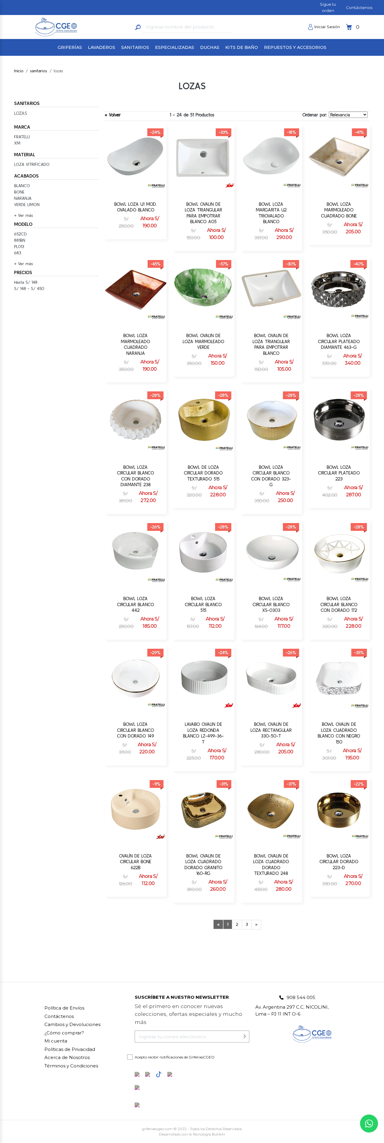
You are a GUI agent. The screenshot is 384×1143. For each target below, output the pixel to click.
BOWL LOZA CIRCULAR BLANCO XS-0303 (271, 604)
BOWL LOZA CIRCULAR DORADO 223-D (339, 861)
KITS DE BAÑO (241, 47)
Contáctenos (359, 7)
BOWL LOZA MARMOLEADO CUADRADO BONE (339, 210)
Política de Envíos (64, 1008)
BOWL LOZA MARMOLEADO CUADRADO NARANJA (135, 344)
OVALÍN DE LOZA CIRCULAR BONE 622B (135, 861)
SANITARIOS (135, 47)
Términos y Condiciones (71, 1066)
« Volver (113, 114)
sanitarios (38, 70)
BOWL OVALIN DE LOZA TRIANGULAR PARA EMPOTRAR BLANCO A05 (203, 213)
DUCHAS (209, 47)
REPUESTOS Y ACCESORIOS (295, 47)
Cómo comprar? (64, 1033)
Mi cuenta (55, 1041)
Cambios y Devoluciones (72, 1024)
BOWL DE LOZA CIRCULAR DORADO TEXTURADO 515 (203, 473)
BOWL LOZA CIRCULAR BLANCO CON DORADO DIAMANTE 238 (135, 476)
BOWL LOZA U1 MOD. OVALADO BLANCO (135, 207)
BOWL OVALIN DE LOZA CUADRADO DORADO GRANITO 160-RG (203, 864)
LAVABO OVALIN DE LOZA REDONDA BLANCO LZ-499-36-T (203, 733)
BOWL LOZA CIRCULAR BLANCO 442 (135, 604)
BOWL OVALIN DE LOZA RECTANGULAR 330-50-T (271, 730)
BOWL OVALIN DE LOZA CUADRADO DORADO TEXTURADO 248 (271, 864)
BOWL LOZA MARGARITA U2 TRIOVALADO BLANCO (271, 213)
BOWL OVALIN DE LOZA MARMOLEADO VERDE (203, 341)
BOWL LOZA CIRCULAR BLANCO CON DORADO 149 (135, 730)
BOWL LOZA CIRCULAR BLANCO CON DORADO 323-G (271, 476)
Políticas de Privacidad (69, 1049)
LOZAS (20, 113)
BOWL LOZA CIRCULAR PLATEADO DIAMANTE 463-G (339, 341)
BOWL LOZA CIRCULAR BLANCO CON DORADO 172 (338, 604)
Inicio (18, 70)
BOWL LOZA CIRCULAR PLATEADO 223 (339, 473)
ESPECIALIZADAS (174, 47)
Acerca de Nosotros (67, 1057)
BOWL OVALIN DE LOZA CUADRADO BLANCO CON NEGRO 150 (339, 733)
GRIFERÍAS (70, 47)
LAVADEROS (101, 47)
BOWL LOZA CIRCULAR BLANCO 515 (203, 604)
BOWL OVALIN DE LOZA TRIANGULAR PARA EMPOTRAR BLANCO (271, 344)
